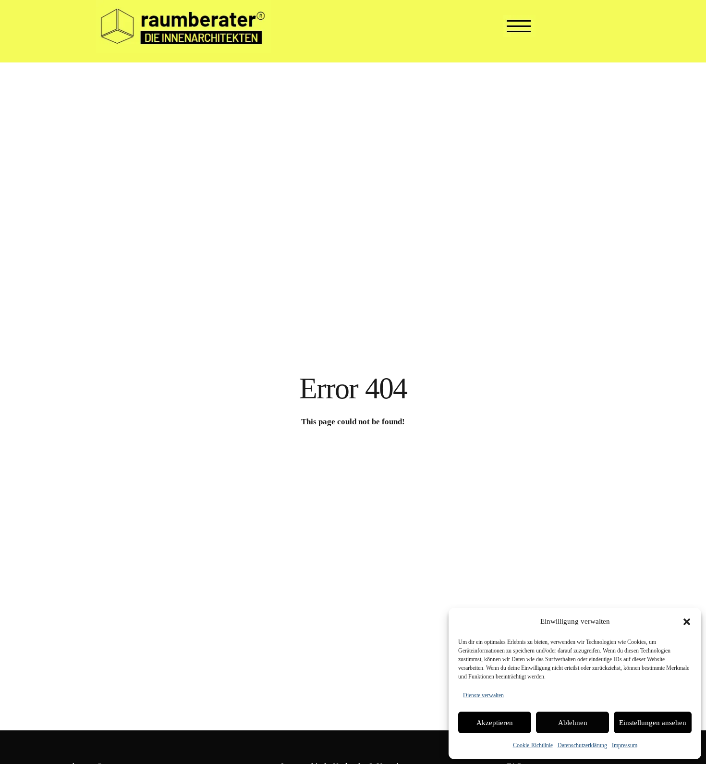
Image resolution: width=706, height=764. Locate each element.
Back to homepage (353, 456)
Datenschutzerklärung (582, 745)
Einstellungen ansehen (652, 723)
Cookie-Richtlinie (533, 745)
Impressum (624, 745)
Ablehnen (572, 723)
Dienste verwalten (483, 695)
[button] (687, 622)
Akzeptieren (494, 723)
